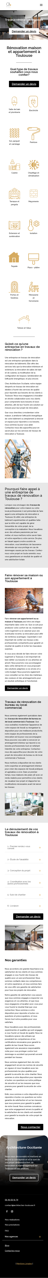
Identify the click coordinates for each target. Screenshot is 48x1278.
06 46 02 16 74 (11, 1200)
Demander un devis (24, 31)
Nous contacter (30, 1127)
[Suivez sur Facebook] (7, 1211)
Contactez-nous (12, 1251)
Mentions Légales (24, 1264)
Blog (7, 1245)
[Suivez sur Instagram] (12, 1211)
